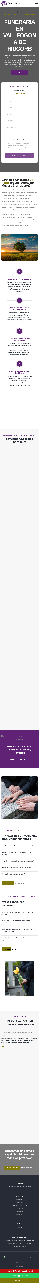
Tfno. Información (20, 1280)
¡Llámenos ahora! (11, 949)
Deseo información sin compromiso (19, 1168)
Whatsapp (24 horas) (20, 1276)
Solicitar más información (14, 883)
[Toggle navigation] (36, 3)
